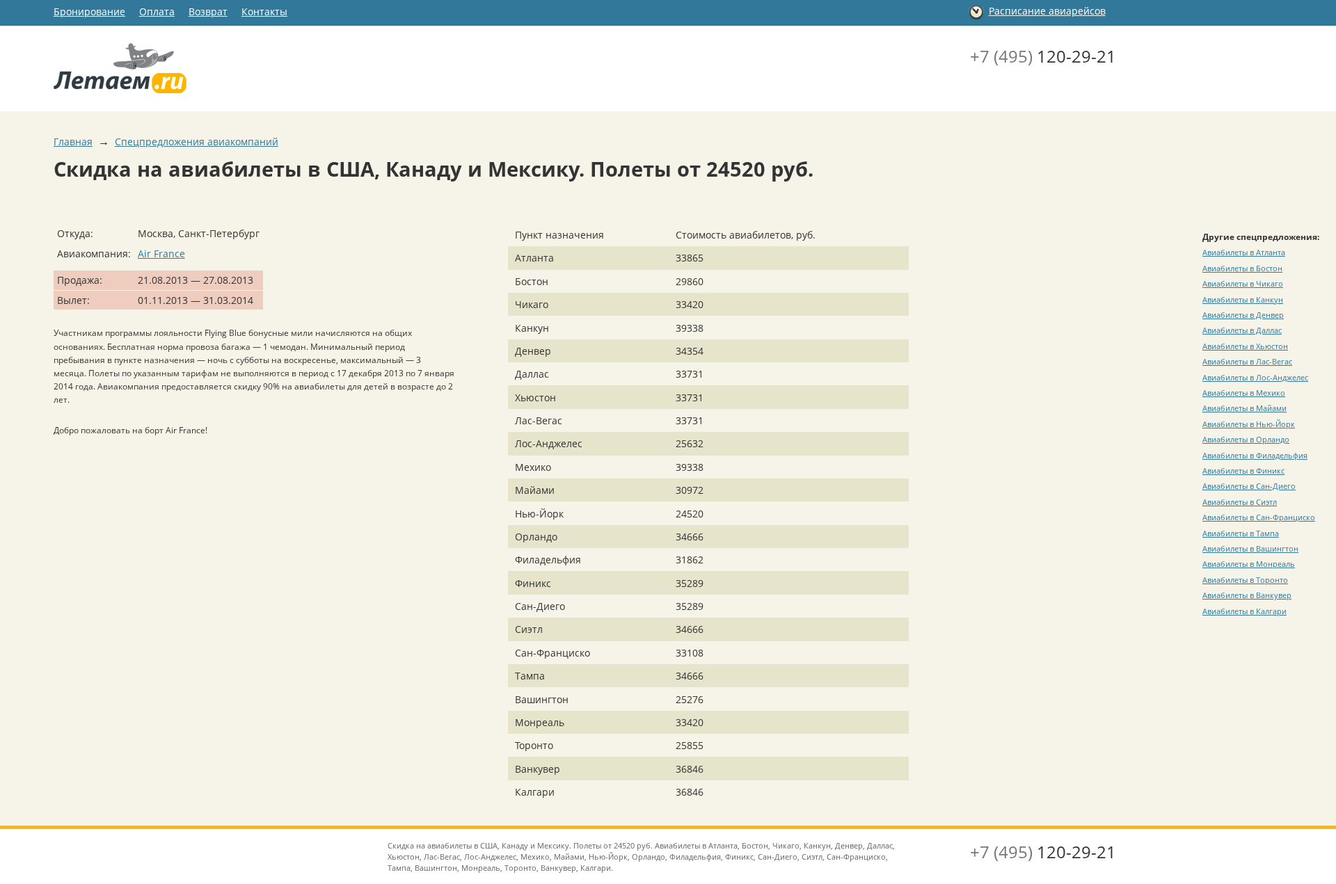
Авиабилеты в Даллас (1242, 330)
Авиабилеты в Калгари (1244, 611)
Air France (161, 253)
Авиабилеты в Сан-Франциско (1258, 517)
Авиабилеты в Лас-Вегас (1247, 361)
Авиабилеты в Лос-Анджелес (1255, 377)
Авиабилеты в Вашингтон (1250, 548)
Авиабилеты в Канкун (1242, 299)
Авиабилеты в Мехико (1243, 392)
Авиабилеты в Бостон (1242, 268)
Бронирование (89, 11)
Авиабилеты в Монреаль (1248, 563)
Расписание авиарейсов (1047, 10)
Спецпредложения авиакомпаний (196, 141)
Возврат (208, 11)
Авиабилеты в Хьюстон (1245, 346)
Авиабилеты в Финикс (1243, 470)
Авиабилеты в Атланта (1243, 252)
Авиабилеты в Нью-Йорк (1248, 424)
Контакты (264, 11)
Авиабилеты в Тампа (1240, 533)
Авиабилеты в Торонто (1245, 579)
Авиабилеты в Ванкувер (1246, 595)
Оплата (157, 11)
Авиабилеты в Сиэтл (1239, 502)
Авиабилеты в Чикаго (1242, 283)
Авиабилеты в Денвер (1243, 315)
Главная (73, 141)
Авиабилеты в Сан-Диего (1249, 486)
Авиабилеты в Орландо (1245, 439)
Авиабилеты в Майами (1244, 408)
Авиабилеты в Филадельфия (1254, 455)
